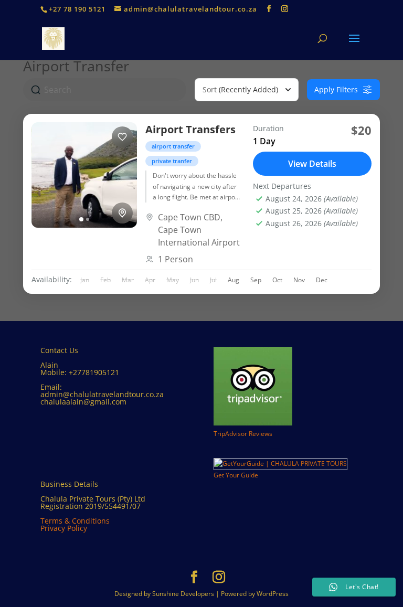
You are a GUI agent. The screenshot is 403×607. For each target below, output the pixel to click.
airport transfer (173, 146)
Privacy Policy (63, 528)
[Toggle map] (122, 213)
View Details (312, 163)
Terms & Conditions (75, 521)
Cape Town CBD (189, 217)
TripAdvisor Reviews (243, 433)
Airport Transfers (190, 129)
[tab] (81, 219)
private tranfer (172, 161)
